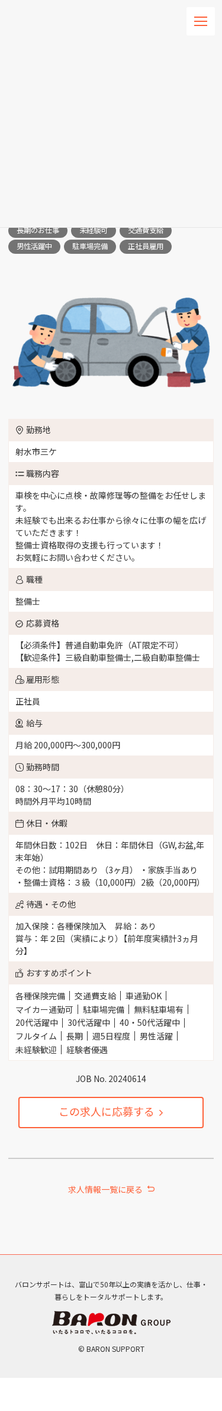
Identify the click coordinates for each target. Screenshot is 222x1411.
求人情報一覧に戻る (105, 1188)
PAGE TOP (203, 1184)
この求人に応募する (107, 1111)
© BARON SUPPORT (111, 1349)
